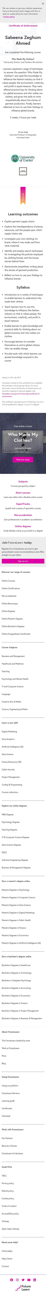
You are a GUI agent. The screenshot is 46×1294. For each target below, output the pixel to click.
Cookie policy (9, 17)
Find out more (23, 459)
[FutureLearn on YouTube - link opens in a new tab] (29, 1280)
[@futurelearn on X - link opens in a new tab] (23, 1280)
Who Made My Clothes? (23, 59)
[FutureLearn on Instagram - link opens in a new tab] (17, 1280)
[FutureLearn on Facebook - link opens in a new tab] (11, 1280)
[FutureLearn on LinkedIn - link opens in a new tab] (34, 1280)
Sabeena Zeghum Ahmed (23, 40)
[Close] (43, 3)
